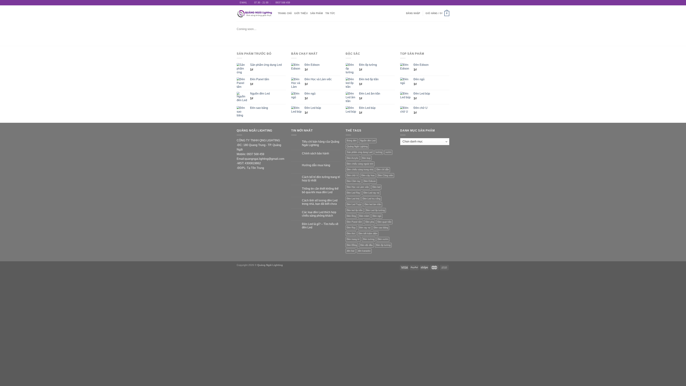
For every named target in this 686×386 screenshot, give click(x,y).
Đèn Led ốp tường (375, 210)
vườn (388, 152)
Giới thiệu (301, 13)
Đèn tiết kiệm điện (368, 233)
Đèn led (376, 187)
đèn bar (350, 250)
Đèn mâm (364, 216)
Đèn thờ (351, 233)
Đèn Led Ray (353, 192)
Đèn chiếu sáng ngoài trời (360, 163)
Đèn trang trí (353, 239)
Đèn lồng (351, 216)
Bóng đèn (352, 140)
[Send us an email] (447, 2)
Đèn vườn (383, 239)
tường (379, 152)
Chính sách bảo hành (315, 153)
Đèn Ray (351, 227)
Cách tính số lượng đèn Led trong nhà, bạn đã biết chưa (319, 202)
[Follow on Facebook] (437, 2)
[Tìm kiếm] (402, 13)
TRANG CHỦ (285, 13)
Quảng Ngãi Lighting (357, 146)
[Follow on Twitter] (444, 2)
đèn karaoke (364, 250)
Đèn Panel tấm (354, 222)
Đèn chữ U (352, 175)
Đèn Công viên (385, 175)
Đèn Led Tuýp (354, 204)
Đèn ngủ (377, 216)
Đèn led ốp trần (354, 210)
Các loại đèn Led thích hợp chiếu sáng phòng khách (319, 214)
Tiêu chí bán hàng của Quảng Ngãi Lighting (320, 143)
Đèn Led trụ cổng (371, 198)
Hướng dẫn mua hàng (316, 165)
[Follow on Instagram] (441, 2)
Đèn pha (370, 222)
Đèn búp (366, 158)
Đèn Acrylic (353, 158)
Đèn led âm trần (373, 204)
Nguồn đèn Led (368, 140)
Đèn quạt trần (384, 222)
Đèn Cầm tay (353, 181)
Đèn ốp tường (383, 245)
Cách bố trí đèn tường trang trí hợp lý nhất (321, 178)
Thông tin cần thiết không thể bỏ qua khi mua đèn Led (320, 190)
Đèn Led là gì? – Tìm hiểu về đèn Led (320, 225)
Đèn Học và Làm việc (358, 187)
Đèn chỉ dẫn (383, 169)
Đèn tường (368, 239)
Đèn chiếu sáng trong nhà (360, 169)
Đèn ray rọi (364, 227)
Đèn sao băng (381, 227)
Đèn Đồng (352, 245)
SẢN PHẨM (316, 13)
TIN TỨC (330, 13)
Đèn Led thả (353, 198)
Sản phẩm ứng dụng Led (359, 152)
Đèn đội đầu (366, 245)
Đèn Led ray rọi (371, 192)
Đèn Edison (370, 181)
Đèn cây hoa (367, 175)
